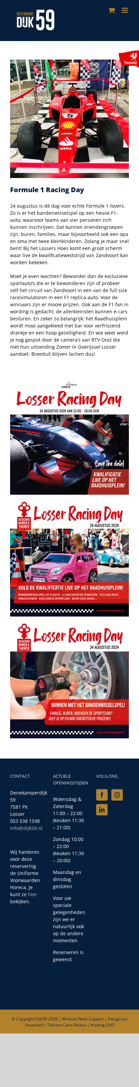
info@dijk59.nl (26, 828)
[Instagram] (117, 795)
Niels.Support (91, 1019)
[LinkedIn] (102, 809)
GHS (110, 1025)
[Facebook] (102, 795)
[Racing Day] (69, 62)
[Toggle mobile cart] (111, 10)
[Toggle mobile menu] (125, 10)
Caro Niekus (74, 1025)
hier (32, 894)
